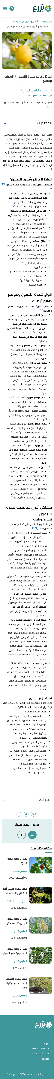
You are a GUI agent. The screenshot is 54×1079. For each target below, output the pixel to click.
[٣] (3, 184)
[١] (51, 169)
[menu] (5, 8)
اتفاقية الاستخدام (40, 1054)
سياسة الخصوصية (40, 1049)
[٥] (14, 205)
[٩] (33, 528)
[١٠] (16, 706)
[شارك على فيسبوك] (18, 814)
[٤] (51, 188)
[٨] (35, 528)
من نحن (45, 1043)
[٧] (40, 310)
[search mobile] (11, 8)
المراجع (45, 799)
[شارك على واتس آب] (33, 814)
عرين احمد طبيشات (16, 901)
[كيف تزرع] (42, 8)
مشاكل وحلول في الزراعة (36, 90)
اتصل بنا (45, 1059)
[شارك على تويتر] (26, 814)
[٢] (49, 169)
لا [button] (21, 835)
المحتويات (44, 123)
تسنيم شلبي (20, 871)
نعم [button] (32, 835)
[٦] (42, 310)
